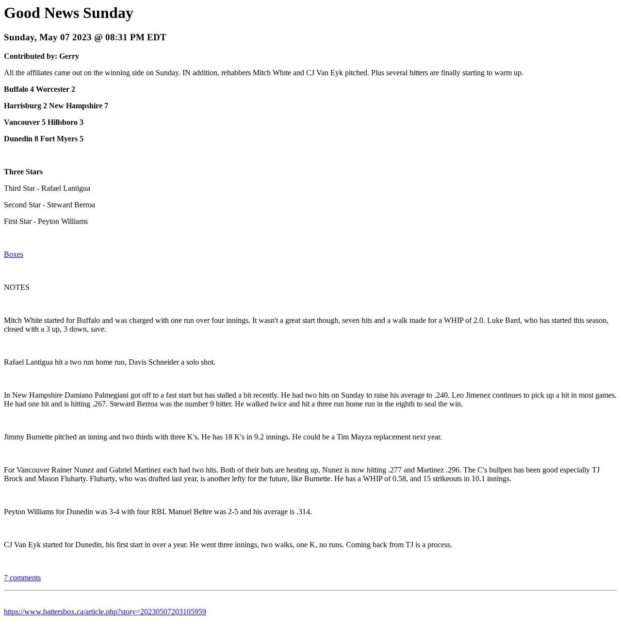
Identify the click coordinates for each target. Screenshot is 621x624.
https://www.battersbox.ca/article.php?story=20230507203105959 (105, 611)
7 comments (22, 577)
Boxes (13, 254)
